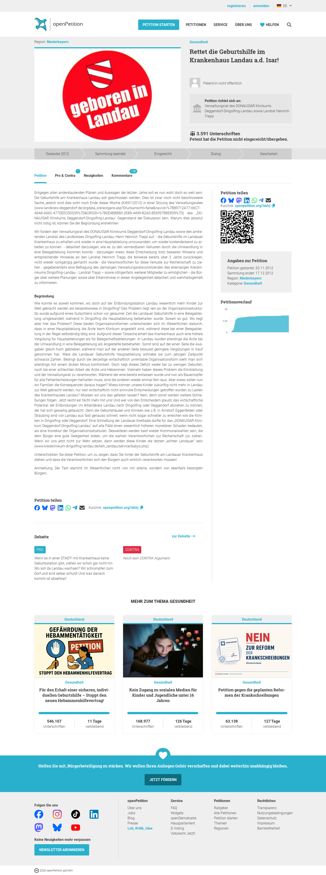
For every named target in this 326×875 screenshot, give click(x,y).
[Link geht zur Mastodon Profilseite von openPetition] (38, 827)
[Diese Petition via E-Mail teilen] (82, 507)
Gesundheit (199, 42)
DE (284, 6)
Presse (133, 823)
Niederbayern (58, 42)
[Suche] (289, 24)
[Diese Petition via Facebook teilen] (37, 507)
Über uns (134, 808)
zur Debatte (181, 536)
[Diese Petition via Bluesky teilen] (45, 507)
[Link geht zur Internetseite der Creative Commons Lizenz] (37, 870)
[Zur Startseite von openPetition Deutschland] (59, 24)
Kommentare (122, 173)
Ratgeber (221, 808)
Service (221, 25)
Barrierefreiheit (268, 828)
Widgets (177, 813)
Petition (40, 175)
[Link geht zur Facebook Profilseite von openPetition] (38, 814)
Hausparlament (183, 823)
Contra (132, 550)
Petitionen (196, 25)
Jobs (131, 813)
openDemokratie (183, 818)
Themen (220, 823)
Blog (131, 818)
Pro (40, 550)
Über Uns (243, 25)
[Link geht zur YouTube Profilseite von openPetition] (75, 827)
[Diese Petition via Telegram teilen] (75, 507)
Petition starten (159, 25)
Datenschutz (267, 818)
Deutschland (74, 619)
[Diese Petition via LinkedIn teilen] (60, 507)
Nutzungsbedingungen (275, 813)
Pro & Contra (65, 173)
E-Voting (177, 828)
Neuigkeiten (93, 175)
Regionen (221, 828)
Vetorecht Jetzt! (183, 833)
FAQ (174, 808)
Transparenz (267, 808)
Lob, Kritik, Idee (140, 828)
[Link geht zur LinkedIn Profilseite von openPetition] (94, 814)
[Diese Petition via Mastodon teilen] (52, 507)
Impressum (266, 823)
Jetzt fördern (163, 780)
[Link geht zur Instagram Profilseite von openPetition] (57, 814)
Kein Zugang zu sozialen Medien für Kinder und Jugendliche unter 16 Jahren (163, 695)
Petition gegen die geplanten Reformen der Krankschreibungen (251, 692)
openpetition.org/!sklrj (121, 507)
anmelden (261, 6)
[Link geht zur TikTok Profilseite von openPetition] (75, 814)
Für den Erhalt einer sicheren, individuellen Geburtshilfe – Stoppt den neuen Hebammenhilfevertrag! (74, 695)
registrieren (236, 6)
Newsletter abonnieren (61, 850)
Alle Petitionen (225, 813)
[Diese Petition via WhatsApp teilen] (68, 507)
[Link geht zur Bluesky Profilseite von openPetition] (57, 827)
